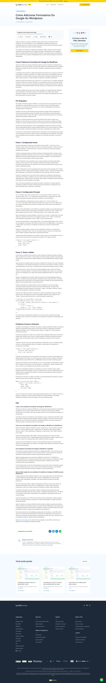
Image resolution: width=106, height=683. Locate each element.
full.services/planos (24, 520)
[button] (50, 531)
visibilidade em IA (21, 568)
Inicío (47, 4)
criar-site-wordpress (20, 11)
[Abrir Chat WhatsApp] (101, 679)
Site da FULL (61, 4)
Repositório (53, 4)
